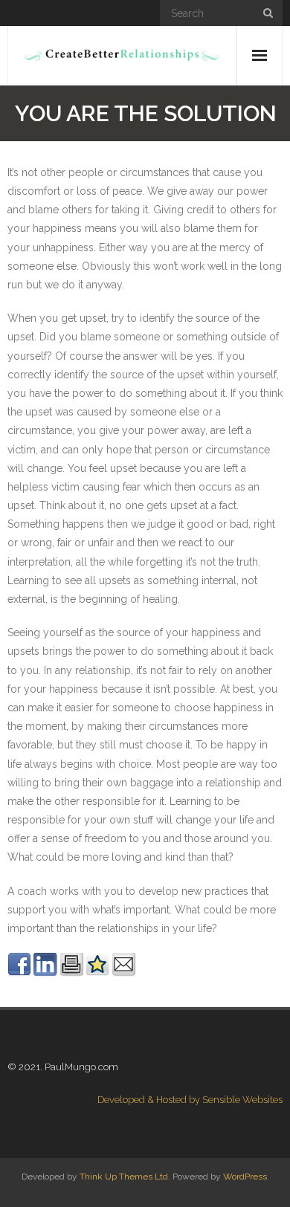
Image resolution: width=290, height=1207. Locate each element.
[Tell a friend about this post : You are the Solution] (123, 973)
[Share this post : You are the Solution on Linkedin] (45, 973)
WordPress (245, 1176)
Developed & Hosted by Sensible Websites (190, 1099)
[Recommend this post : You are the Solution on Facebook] (19, 973)
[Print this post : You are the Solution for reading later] (71, 973)
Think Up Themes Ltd (124, 1176)
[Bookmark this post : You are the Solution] (97, 973)
